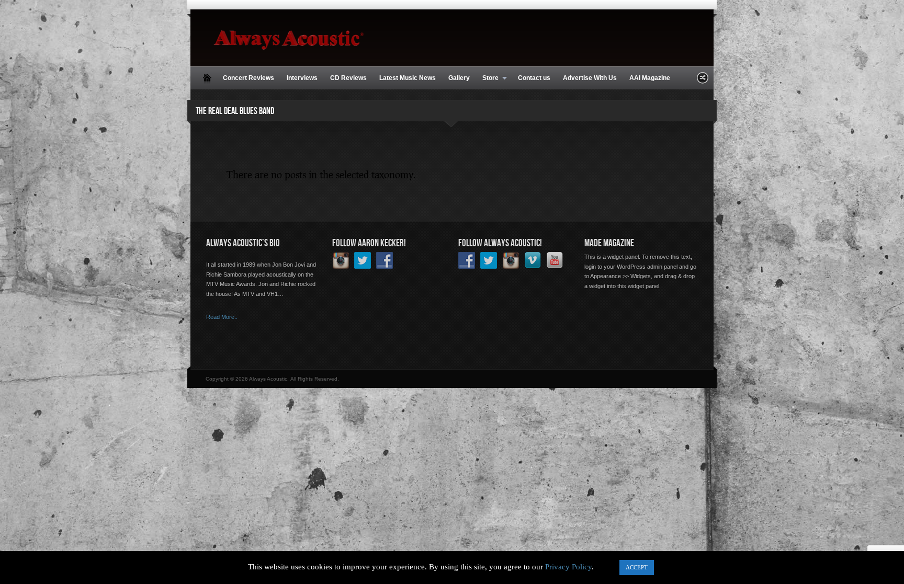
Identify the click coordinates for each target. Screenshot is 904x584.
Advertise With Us (590, 78)
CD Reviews (348, 78)
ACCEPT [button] (637, 567)
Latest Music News (407, 78)
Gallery (459, 78)
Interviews (302, 78)
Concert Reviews (248, 78)
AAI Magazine (649, 78)
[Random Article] (702, 80)
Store (487, 78)
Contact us (534, 78)
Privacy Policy (568, 567)
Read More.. (222, 317)
